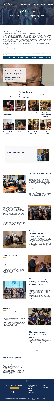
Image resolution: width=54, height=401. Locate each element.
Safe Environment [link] (46, 387)
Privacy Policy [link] (33, 398)
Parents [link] (20, 113)
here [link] (33, 53)
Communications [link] (31, 392)
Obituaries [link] (30, 390)
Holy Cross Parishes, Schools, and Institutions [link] (33, 133)
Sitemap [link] (44, 398)
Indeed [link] (10, 373)
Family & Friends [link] (33, 113)
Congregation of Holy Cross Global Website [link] (32, 386)
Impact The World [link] (37, 4)
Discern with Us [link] (30, 4)
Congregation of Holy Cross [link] (9, 79)
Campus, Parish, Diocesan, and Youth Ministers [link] (46, 114)
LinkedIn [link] (5, 373)
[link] (6, 5)
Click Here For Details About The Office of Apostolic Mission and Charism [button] (27, 57)
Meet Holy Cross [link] (24, 4)
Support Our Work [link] (44, 4)
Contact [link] (50, 4)
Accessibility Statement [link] (39, 398)
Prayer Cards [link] (30, 388)
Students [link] (20, 132)
